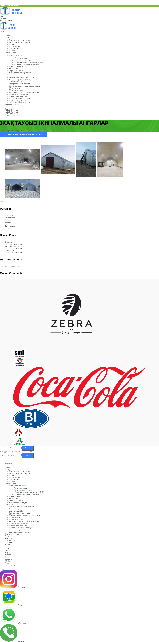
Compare (8, 563)
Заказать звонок (6, 21)
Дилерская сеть (15, 48)
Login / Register (11, 565)
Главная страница (7, 131)
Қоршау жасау (10, 242)
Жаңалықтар (10, 226)
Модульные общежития (18, 94)
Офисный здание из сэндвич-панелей (24, 92)
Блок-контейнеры (16, 66)
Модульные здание (16, 88)
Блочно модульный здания (19, 96)
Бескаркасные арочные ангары (21, 77)
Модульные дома (16, 90)
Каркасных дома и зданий (19, 101)
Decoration (9, 216)
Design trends (10, 218)
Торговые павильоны (17, 71)
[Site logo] (11, 14)
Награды (12, 44)
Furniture (8, 220)
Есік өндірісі (10, 250)
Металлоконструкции (18, 55)
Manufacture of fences (13, 246)
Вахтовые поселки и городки (21, 98)
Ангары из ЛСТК (16, 82)
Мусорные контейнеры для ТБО (27, 64)
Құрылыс (19, 131)
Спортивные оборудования (20, 73)
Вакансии (13, 51)
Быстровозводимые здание (20, 84)
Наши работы (14, 46)
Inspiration (8, 222)
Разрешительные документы (20, 42)
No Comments (19, 244)
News (7, 224)
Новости (8, 228)
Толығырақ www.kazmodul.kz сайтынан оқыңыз (24, 134)
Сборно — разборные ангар (20, 80)
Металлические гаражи (23, 60)
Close (2, 202)
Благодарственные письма (19, 40)
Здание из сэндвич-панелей (20, 103)
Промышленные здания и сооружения (24, 86)
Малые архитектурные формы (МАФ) (29, 62)
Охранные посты (16, 69)
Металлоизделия (20, 58)
